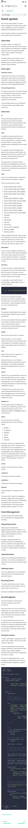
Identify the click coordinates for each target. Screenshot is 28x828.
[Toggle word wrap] (22, 288)
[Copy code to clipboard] (25, 288)
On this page (6, 15)
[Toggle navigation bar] (2, 6)
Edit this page (7, 814)
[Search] (25, 6)
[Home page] (2, 11)
